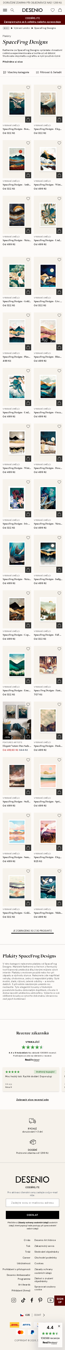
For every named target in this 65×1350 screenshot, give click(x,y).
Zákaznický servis (44, 1246)
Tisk (28, 1246)
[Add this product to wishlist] (28, 87)
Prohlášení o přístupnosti (16, 1269)
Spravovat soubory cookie (45, 1288)
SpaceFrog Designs (45, 28)
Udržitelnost (23, 1263)
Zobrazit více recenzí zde (32, 1099)
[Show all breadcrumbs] (6, 28)
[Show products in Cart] (60, 10)
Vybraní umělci (22, 28)
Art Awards (24, 1284)
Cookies (39, 1263)
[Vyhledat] (12, 10)
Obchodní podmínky (45, 1257)
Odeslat (32, 1214)
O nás (27, 1240)
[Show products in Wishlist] (52, 10)
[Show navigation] (5, 10)
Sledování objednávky (46, 1251)
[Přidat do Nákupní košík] (28, 120)
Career (26, 1257)
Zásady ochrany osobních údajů (33, 1222)
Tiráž (27, 1251)
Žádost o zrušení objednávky (43, 1280)
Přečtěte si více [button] (13, 61)
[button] (50, 1335)
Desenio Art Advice (45, 1240)
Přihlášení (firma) (21, 1290)
